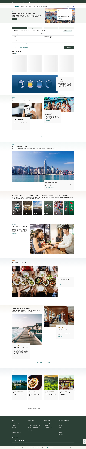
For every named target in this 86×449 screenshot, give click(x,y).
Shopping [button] (29, 6)
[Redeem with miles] (64, 30)
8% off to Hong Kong (23, 44)
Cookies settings (30, 430)
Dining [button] (37, 6)
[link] (35, 84)
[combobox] (27, 37)
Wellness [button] (34, 6)
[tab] (16, 30)
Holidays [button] (26, 6)
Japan (69, 444)
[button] (43, 33)
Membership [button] (45, 6)
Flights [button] (22, 6)
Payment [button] (40, 6)
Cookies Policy (49, 447)
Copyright (13, 444)
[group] (43, 15)
